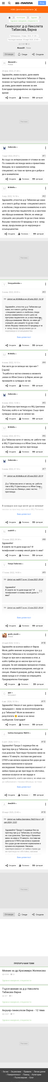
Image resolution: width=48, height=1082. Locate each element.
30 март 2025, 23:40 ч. (31, 40)
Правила (27, 1072)
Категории (36, 1075)
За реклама (16, 1072)
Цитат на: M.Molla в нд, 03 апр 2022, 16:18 (25, 299)
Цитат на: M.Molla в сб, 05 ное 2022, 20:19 (25, 476)
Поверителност (14, 1075)
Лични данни (39, 1072)
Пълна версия (21, 1077)
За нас (6, 1072)
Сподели (40, 54)
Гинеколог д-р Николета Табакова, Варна (24, 28)
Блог (32, 1077)
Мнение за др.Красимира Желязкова (24, 970)
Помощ (26, 1075)
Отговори (9, 54)
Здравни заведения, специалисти (16, 980)
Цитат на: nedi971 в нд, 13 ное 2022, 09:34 (25, 579)
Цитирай (39, 98)
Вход (42, 3)
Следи (24, 54)
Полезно (25, 98)
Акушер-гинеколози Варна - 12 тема (23, 1010)
